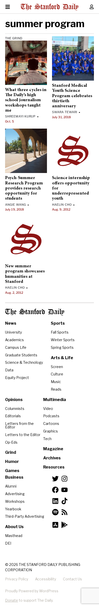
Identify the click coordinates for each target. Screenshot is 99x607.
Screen (57, 367)
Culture (57, 374)
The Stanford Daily (34, 312)
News (10, 323)
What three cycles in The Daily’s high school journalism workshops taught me (25, 100)
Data (9, 370)
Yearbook (13, 509)
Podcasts (51, 416)
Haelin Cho (62, 204)
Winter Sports (63, 340)
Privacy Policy (16, 579)
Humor (12, 461)
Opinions (14, 399)
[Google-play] (64, 525)
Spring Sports (62, 347)
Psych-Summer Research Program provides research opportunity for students (24, 188)
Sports (58, 323)
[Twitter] (55, 478)
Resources (53, 467)
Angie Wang (15, 204)
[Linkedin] (55, 501)
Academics (14, 340)
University (13, 332)
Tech (47, 439)
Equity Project (17, 377)
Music (56, 381)
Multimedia (54, 399)
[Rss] (64, 512)
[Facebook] (55, 490)
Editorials (13, 416)
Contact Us (72, 579)
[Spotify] (55, 512)
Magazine (53, 448)
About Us (14, 526)
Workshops (15, 501)
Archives (52, 458)
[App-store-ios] (55, 525)
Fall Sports (60, 332)
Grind (10, 452)
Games (12, 470)
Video (48, 408)
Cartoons (51, 423)
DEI (8, 543)
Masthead (13, 535)
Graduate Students (21, 355)
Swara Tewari (64, 112)
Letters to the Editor (22, 434)
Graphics (50, 431)
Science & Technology (24, 362)
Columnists (14, 408)
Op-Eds (11, 442)
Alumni (10, 486)
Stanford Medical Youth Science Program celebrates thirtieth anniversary (72, 96)
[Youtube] (64, 490)
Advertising (15, 494)
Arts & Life (62, 357)
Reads (56, 389)
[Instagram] (64, 478)
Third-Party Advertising (24, 516)
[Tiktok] (64, 501)
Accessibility (45, 579)
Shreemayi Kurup (20, 116)
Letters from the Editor (19, 425)
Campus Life (15, 347)
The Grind (13, 38)
